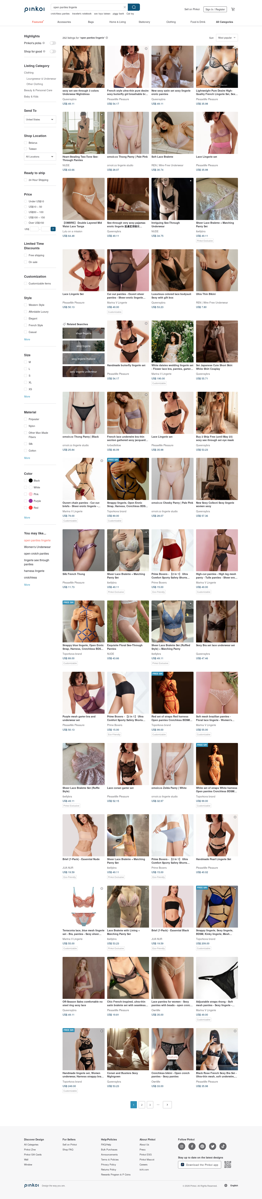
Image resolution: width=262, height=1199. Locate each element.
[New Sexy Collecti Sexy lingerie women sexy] (217, 479)
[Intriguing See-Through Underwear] (172, 199)
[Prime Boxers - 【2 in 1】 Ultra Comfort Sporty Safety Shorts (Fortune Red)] (172, 550)
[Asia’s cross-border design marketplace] (34, 9)
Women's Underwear (37, 547)
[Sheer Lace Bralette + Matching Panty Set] (217, 199)
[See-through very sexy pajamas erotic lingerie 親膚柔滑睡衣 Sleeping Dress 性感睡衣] (128, 199)
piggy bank (118, 13)
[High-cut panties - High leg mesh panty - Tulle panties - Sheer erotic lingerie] (217, 550)
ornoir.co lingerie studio (120, 165)
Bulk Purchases (109, 1149)
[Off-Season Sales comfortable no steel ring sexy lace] (84, 978)
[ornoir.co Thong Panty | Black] (84, 413)
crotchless (30, 577)
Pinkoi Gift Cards (33, 1154)
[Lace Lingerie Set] (84, 270)
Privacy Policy (108, 1164)
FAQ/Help (106, 1144)
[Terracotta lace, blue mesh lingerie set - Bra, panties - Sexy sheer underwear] (84, 907)
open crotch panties (36, 553)
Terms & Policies (110, 1159)
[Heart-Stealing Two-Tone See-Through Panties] (84, 133)
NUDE (66, 165)
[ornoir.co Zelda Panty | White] (172, 764)
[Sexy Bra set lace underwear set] (217, 621)
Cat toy (130, 13)
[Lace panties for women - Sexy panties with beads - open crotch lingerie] (172, 978)
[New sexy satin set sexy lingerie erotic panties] (172, 67)
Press (143, 1149)
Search (134, 7)
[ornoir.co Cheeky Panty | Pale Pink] (172, 479)
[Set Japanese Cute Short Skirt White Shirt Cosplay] (217, 342)
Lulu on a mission (72, 231)
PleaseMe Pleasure (118, 99)
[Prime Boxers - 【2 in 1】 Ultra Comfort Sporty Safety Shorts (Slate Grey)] (172, 835)
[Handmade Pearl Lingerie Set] (217, 835)
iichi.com (144, 1169)
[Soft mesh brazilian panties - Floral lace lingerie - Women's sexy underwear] (217, 693)
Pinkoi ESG (146, 1154)
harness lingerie (34, 571)
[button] (53, 229)
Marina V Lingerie (117, 302)
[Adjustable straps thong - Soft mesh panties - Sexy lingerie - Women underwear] (217, 978)
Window (28, 1164)
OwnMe (155, 1010)
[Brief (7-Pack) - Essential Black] (172, 907)
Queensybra (69, 99)
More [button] (27, 339)
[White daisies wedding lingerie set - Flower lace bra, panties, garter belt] (172, 342)
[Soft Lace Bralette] (172, 133)
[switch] (40, 43)
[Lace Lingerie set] (217, 133)
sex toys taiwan (102, 13)
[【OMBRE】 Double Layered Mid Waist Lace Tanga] (84, 199)
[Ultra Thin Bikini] (217, 270)
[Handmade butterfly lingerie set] (128, 342)
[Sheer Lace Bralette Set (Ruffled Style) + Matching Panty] (172, 621)
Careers (144, 1164)
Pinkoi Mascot (147, 1159)
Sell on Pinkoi (192, 9)
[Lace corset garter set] (128, 764)
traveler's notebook (82, 13)
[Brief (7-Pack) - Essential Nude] (84, 835)
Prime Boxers (159, 582)
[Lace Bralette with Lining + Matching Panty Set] (128, 907)
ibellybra (201, 231)
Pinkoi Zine (30, 1149)
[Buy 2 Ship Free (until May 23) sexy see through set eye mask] (217, 413)
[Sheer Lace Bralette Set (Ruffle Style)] (84, 764)
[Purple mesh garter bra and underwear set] (84, 693)
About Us (144, 1144)
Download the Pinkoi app (201, 1165)
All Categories (31, 1144)
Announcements (109, 1154)
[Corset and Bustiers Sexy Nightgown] (128, 1049)
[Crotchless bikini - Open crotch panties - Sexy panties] (172, 1049)
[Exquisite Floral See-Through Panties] (128, 621)
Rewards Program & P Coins (116, 1174)
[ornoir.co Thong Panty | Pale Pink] (128, 133)
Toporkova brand (116, 511)
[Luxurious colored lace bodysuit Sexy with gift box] (172, 270)
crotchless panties (60, 13)
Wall (26, 1159)
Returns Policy (108, 1169)
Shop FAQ (68, 1149)
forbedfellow (114, 445)
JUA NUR (68, 867)
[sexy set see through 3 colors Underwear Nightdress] (84, 67)
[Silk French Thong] (84, 550)
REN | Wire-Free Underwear (167, 165)
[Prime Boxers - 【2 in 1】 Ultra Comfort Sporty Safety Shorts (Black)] (128, 693)
